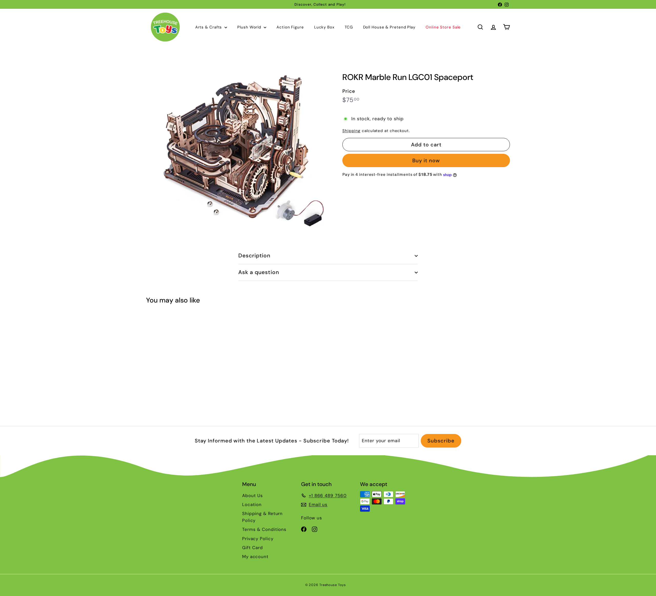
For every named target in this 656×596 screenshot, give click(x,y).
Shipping (351, 131)
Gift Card (252, 547)
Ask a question (258, 272)
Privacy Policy (257, 538)
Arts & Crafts (209, 27)
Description (254, 255)
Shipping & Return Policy (262, 517)
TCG (349, 27)
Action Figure (290, 27)
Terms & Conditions (264, 529)
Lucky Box (324, 27)
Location (252, 504)
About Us (252, 495)
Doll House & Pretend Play (389, 27)
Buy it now (426, 160)
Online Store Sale (443, 27)
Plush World (249, 27)
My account (255, 556)
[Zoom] (235, 147)
